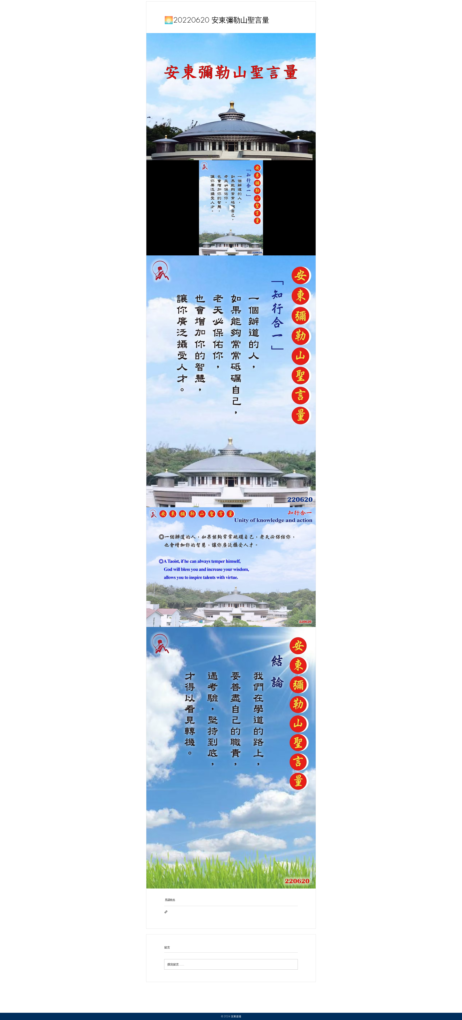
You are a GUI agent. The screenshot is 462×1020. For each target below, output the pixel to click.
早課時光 (170, 899)
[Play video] (231, 208)
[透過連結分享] (166, 912)
